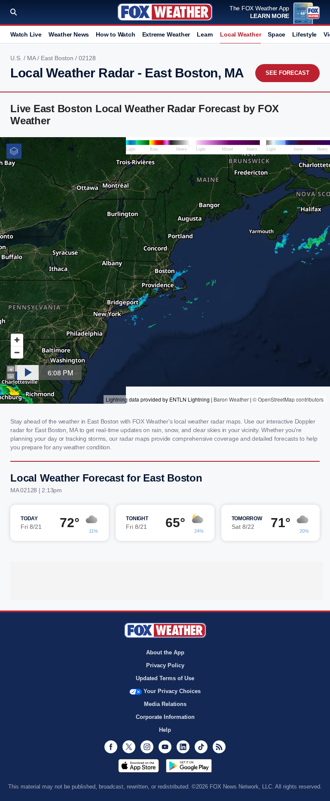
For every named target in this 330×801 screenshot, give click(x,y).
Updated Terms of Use (165, 678)
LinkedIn (183, 746)
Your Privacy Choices (172, 691)
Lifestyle (304, 34)
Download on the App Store (138, 766)
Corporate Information (165, 717)
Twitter (128, 746)
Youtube (165, 746)
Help (165, 730)
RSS (219, 746)
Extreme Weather (166, 34)
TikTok (201, 746)
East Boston (58, 58)
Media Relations (165, 704)
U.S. (17, 58)
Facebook (110, 746)
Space (276, 34)
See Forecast (287, 73)
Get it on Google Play (189, 766)
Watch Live (26, 34)
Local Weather (240, 34)
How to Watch (115, 34)
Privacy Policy (165, 665)
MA (32, 58)
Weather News (69, 34)
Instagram (147, 746)
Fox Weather (165, 12)
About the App (165, 652)
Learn (205, 34)
